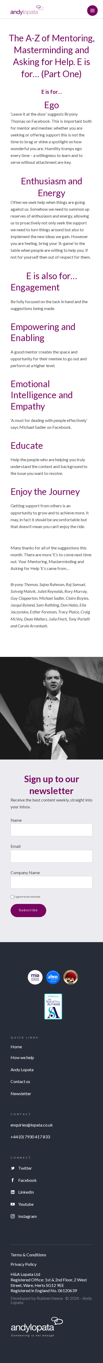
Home (16, 1046)
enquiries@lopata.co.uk (32, 1124)
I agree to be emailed (27, 896)
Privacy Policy (23, 1264)
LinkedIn (26, 1191)
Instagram (27, 1216)
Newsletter (21, 1093)
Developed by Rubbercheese (37, 1298)
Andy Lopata (22, 1069)
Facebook (27, 1180)
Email (16, 846)
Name (16, 820)
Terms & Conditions (28, 1255)
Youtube (26, 1204)
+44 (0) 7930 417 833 (30, 1136)
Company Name (25, 872)
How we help (22, 1057)
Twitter (25, 1167)
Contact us (20, 1081)
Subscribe (28, 910)
